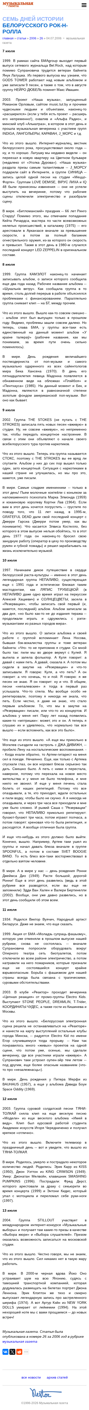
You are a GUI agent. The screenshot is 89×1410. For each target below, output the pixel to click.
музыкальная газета (19, 1341)
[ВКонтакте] (5, 1352)
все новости (31, 1377)
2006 (32, 38)
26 (41, 38)
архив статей (57, 1377)
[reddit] (19, 1352)
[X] (12, 1352)
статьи (21, 38)
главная (8, 38)
